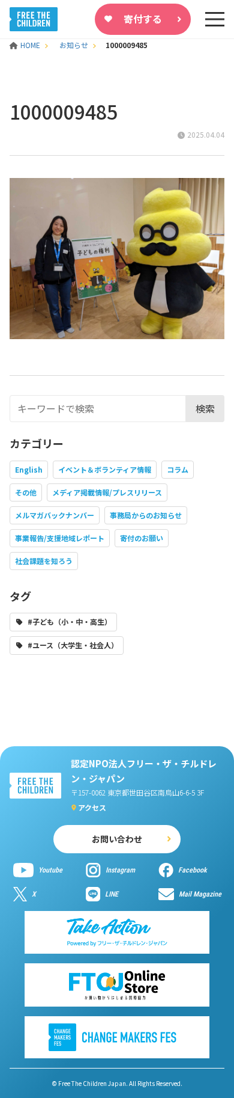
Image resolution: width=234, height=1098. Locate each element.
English (29, 469)
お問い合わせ (117, 839)
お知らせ (74, 45)
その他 (26, 492)
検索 (205, 408)
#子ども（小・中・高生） (70, 621)
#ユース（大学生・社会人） (73, 645)
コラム (177, 469)
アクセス (92, 807)
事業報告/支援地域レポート (59, 538)
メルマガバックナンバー (54, 515)
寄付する (143, 18)
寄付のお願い (141, 538)
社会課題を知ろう (44, 561)
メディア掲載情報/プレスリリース (107, 492)
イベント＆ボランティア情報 (104, 469)
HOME (31, 45)
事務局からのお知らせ (146, 515)
